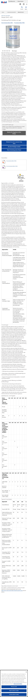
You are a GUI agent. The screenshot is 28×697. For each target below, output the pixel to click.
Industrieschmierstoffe (11, 12)
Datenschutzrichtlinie (18, 684)
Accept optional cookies (14, 694)
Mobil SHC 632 (21, 12)
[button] (26, 8)
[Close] (26, 672)
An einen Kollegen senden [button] (14, 146)
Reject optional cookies (14, 690)
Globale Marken (20, 1)
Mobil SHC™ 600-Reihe (5, 15)
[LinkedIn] (20, 4)
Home (3, 12)
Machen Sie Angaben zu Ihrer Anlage (14, 132)
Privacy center (14, 686)
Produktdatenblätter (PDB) (19, 22)
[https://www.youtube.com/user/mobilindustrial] (23, 4)
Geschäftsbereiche (11, 1)
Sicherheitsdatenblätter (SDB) (7, 22)
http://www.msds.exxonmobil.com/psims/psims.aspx (12, 590)
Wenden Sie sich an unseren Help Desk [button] (14, 142)
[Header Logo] (4, 1)
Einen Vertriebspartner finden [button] (14, 150)
